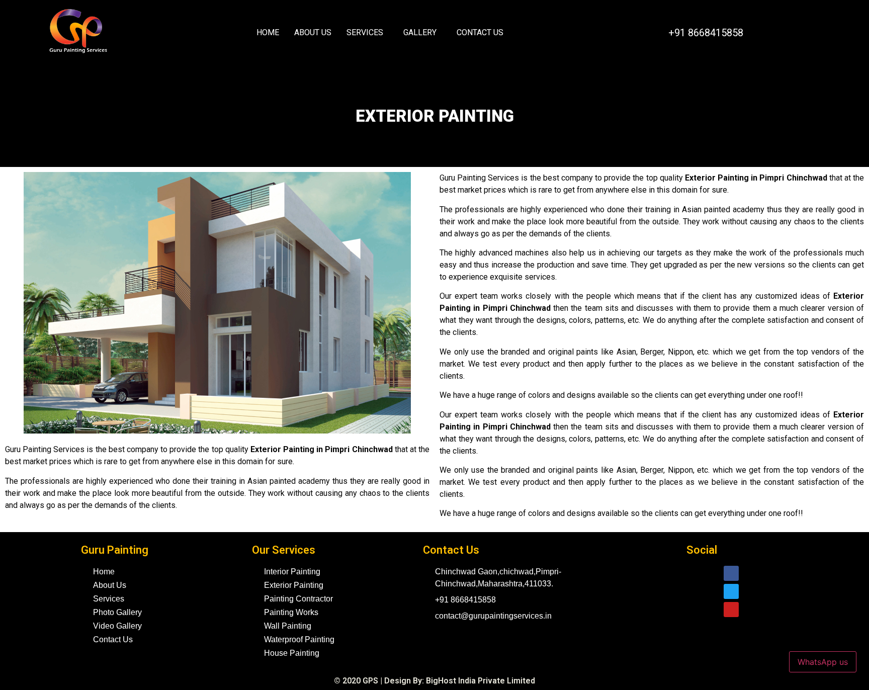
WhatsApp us (823, 662)
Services (364, 32)
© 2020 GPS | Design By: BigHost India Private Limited (434, 680)
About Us (312, 32)
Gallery (420, 32)
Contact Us (480, 32)
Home (267, 32)
